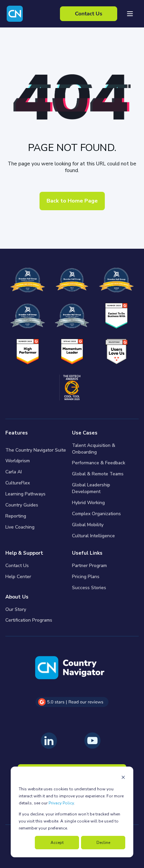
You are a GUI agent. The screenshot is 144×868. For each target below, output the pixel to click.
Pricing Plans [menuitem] (85, 576)
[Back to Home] (15, 14)
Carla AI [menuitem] (13, 472)
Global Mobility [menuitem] (87, 525)
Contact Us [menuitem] (17, 565)
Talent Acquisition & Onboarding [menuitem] (93, 448)
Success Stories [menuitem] (89, 587)
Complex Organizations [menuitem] (96, 513)
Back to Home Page (72, 201)
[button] (10, 858)
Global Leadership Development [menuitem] (91, 488)
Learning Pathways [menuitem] (25, 494)
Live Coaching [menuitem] (19, 527)
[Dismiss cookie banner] (123, 778)
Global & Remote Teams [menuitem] (98, 474)
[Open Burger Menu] (130, 13)
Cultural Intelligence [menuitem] (93, 536)
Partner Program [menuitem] (89, 565)
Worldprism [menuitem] (17, 461)
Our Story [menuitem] (15, 609)
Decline (103, 842)
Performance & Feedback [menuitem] (98, 463)
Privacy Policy (61, 803)
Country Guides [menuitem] (21, 505)
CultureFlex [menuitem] (17, 483)
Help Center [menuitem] (18, 576)
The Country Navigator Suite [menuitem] (35, 450)
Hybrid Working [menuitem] (88, 502)
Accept (57, 842)
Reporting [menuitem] (15, 516)
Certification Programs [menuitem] (28, 620)
